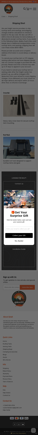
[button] (32, 192)
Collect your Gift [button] (19, 235)
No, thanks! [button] (19, 241)
